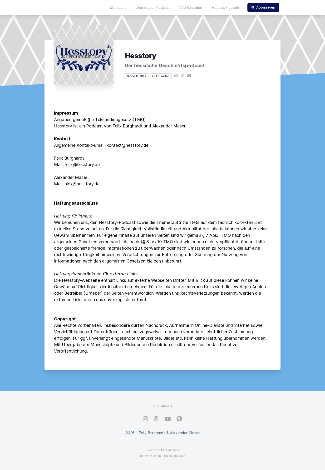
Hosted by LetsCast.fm (162, 450)
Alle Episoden (190, 7)
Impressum (162, 405)
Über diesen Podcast (152, 7)
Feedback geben (225, 7)
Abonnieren (265, 7)
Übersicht (118, 7)
